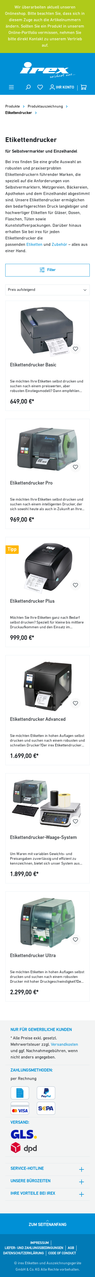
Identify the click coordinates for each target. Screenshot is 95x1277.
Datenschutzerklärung (23, 1253)
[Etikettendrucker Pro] (47, 450)
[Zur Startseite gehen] (47, 70)
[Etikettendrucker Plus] (47, 568)
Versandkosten (64, 1045)
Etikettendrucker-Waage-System (43, 837)
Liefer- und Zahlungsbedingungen (34, 1248)
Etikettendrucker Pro (31, 483)
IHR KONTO (64, 88)
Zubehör (59, 245)
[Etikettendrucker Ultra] (47, 922)
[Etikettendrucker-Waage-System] (47, 804)
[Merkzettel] (40, 87)
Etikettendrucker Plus (32, 601)
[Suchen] (28, 87)
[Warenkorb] (84, 87)
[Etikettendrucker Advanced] (47, 686)
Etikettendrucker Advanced (38, 719)
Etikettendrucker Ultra (33, 956)
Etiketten (34, 245)
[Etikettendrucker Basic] (47, 331)
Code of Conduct (62, 1253)
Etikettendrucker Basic (33, 365)
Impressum (39, 1243)
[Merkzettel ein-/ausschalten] (75, 349)
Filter (51, 270)
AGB (71, 1248)
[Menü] (11, 87)
